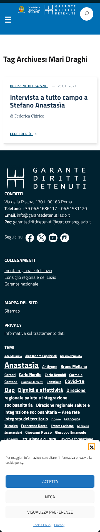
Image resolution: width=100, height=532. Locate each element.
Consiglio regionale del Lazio (30, 277)
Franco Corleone (62, 425)
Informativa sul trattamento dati (34, 333)
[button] (91, 447)
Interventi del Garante (29, 86)
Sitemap (12, 311)
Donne (56, 419)
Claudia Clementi (32, 381)
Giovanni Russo (38, 432)
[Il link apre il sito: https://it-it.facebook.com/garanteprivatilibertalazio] (29, 237)
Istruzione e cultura (38, 439)
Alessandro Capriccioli (41, 355)
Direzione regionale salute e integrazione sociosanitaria (45, 397)
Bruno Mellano (74, 366)
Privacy (59, 525)
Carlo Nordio (30, 374)
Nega (50, 497)
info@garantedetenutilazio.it (43, 215)
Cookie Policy (42, 525)
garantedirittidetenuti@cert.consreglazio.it (52, 221)
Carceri (10, 374)
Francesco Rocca (34, 425)
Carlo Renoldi (55, 374)
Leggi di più (21, 133)
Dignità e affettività (40, 390)
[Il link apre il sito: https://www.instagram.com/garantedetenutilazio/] (64, 237)
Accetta (50, 481)
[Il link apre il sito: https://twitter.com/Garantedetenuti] (41, 237)
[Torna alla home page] (60, 10)
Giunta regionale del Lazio (28, 270)
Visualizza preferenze (50, 512)
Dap (9, 389)
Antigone (49, 366)
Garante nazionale (21, 283)
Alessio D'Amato (71, 355)
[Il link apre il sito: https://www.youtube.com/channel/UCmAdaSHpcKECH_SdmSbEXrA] (53, 237)
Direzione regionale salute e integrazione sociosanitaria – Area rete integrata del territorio (47, 412)
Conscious (54, 381)
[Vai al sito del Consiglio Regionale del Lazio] (29, 10)
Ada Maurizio (13, 356)
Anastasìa (21, 365)
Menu (8, 21)
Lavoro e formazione (76, 439)
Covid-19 (74, 381)
